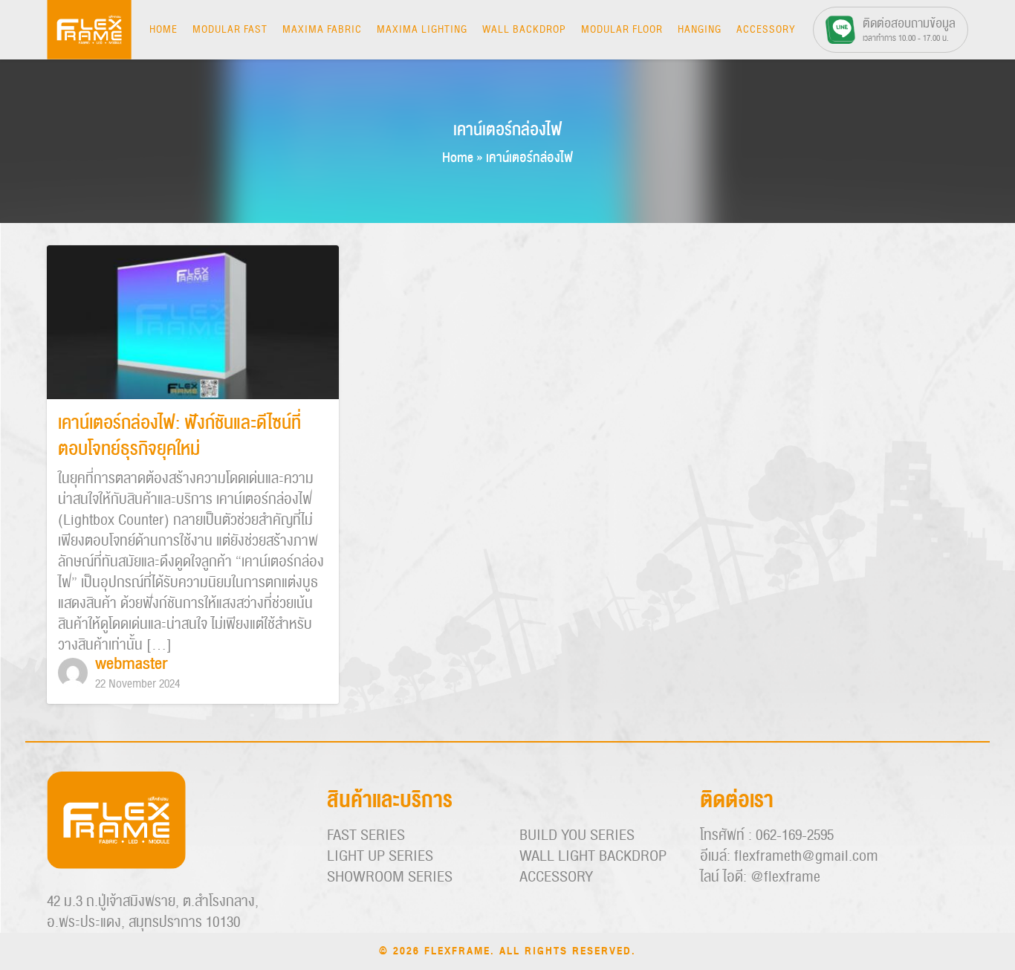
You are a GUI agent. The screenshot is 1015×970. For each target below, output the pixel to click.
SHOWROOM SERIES (390, 877)
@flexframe (785, 877)
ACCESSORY (766, 30)
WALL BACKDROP (524, 30)
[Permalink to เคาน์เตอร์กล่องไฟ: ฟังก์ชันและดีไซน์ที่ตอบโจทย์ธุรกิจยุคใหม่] (193, 323)
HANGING (699, 30)
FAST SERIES (366, 835)
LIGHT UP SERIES (380, 856)
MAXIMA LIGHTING (422, 30)
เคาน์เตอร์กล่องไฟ (507, 130)
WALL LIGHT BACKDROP (593, 856)
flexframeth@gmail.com (806, 856)
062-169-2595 (795, 835)
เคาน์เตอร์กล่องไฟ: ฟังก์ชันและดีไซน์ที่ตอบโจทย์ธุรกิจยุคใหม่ (179, 436)
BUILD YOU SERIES (577, 835)
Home (457, 158)
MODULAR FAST (229, 30)
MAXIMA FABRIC (322, 30)
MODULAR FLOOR (622, 30)
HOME (163, 30)
